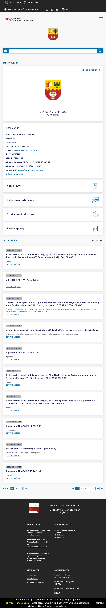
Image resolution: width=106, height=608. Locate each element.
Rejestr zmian (32, 579)
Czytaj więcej (13, 264)
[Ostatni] (101, 488)
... (89, 489)
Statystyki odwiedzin (35, 582)
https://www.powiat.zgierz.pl (30, 170)
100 (25, 489)
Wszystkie (97, 240)
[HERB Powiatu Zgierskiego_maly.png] (53, 34)
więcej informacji (90, 70)
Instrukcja (33, 3)
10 (12, 489)
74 (98, 489)
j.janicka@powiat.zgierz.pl (37, 547)
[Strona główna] (6, 50)
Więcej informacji (15, 174)
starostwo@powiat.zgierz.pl (24, 150)
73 (94, 489)
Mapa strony (15, 3)
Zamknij (100, 603)
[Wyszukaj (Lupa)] (100, 51)
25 (17, 489)
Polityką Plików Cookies (17, 603)
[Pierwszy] (73, 488)
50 (21, 489)
